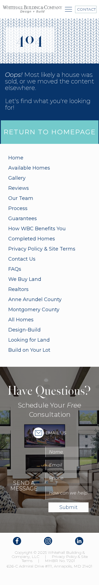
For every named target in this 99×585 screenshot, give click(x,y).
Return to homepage (50, 132)
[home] (32, 9)
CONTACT (86, 9)
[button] (68, 9)
